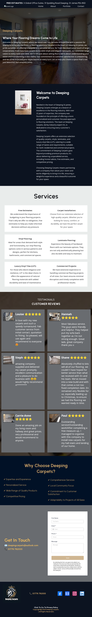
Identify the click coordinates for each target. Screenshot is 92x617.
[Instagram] (74, 593)
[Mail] (67, 593)
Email (53, 526)
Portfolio (66, 6)
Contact (81, 6)
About (53, 6)
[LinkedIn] (82, 593)
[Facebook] (60, 593)
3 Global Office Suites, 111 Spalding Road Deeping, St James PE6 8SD (46, 3)
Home (40, 6)
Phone (54, 533)
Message (54, 541)
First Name (54, 518)
